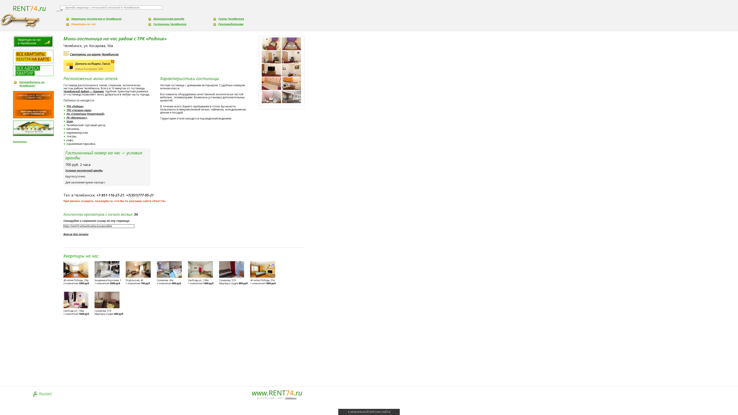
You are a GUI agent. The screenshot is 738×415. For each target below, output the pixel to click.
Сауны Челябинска (231, 19)
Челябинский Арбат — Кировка (83, 91)
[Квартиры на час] (33, 42)
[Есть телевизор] (271, 70)
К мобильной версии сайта (369, 412)
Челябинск (291, 398)
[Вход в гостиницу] (291, 96)
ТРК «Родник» (74, 106)
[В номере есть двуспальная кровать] (291, 43)
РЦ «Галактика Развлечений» (85, 114)
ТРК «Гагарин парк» (78, 110)
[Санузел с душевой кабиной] (271, 96)
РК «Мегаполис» (76, 117)
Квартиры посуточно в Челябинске (96, 19)
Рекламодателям (230, 24)
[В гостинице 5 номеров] (271, 83)
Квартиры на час (83, 24)
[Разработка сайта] (42, 396)
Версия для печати (75, 234)
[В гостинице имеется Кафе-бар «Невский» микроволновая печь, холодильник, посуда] (291, 83)
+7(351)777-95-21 (140, 195)
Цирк (69, 121)
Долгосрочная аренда (168, 19)
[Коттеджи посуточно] (33, 128)
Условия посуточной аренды (84, 170)
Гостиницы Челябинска (169, 24)
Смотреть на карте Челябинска (94, 54)
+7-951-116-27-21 (110, 195)
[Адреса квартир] (33, 70)
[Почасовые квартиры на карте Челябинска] (33, 56)
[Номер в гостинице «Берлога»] (271, 43)
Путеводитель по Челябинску (32, 83)
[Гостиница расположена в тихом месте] (291, 70)
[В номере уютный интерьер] (271, 57)
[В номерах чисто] (291, 57)
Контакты (20, 141)
